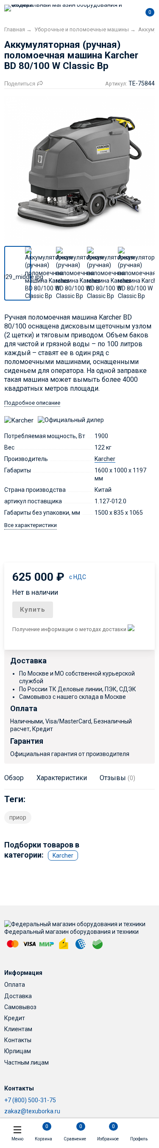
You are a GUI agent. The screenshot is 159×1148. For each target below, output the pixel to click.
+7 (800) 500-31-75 (30, 1100)
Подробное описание (32, 403)
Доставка (18, 996)
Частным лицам (26, 1062)
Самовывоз (20, 1007)
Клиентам (18, 1029)
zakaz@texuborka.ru (32, 1111)
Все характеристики (30, 525)
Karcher (105, 458)
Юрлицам (17, 1051)
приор (17, 817)
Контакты (17, 1040)
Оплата (14, 984)
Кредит (14, 1018)
